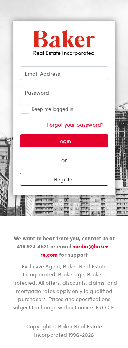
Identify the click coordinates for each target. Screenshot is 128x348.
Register (64, 179)
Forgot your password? (75, 124)
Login (64, 140)
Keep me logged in (52, 109)
